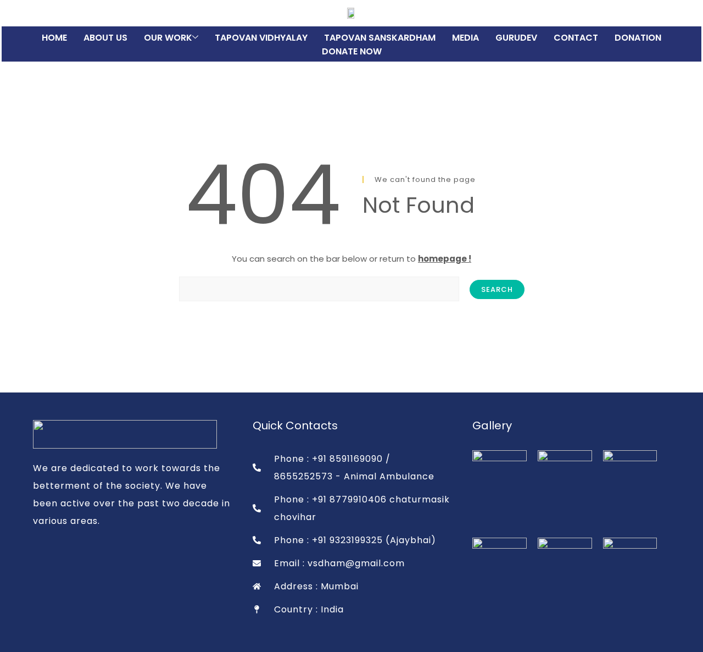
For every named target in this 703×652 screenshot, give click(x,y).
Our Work (168, 37)
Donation (638, 37)
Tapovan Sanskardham (380, 37)
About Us (105, 37)
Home (54, 37)
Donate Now (352, 51)
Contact (576, 37)
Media (465, 37)
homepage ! (444, 258)
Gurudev (516, 37)
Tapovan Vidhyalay (261, 37)
